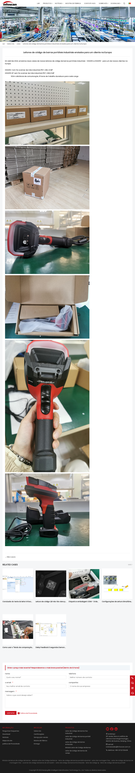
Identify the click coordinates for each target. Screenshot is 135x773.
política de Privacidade (11, 744)
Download (6, 734)
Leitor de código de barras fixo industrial (76, 732)
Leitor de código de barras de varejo (76, 752)
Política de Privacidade (28, 713)
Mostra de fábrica (40, 741)
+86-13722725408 (121, 750)
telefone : (73, 674)
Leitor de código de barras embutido (75, 743)
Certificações (39, 734)
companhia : (74, 683)
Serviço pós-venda (41, 737)
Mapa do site (7, 741)
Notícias (6, 737)
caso (18, 44)
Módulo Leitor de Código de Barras (78, 747)
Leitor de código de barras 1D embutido (70, 763)
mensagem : (10, 692)
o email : (9, 683)
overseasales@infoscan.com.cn (118, 747)
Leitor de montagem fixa (101, 760)
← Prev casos (10, 557)
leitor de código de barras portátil (112, 763)
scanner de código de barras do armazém (38, 763)
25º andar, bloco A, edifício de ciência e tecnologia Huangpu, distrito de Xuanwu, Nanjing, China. (118, 738)
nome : (8, 674)
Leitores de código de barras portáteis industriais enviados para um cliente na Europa (54, 44)
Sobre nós (10, 44)
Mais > (130, 565)
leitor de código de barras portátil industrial (74, 760)
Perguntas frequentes (11, 731)
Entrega (37, 744)
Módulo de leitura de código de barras (16, 760)
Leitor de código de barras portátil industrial (77, 737)
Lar (4, 44)
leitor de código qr (92, 763)
